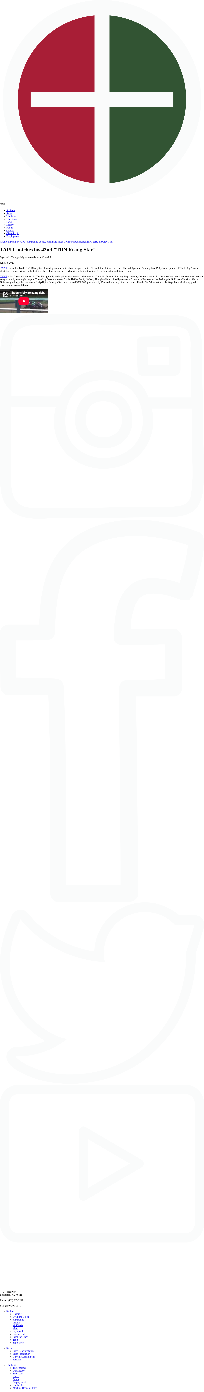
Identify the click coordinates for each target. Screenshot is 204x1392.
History (10, 224)
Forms (9, 227)
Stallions (10, 210)
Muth (60, 241)
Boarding (17, 1359)
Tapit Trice (18, 1342)
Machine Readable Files (25, 1388)
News (9, 222)
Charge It (4, 241)
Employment (12, 236)
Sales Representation (23, 1351)
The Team (11, 219)
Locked (42, 241)
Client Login (12, 233)
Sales (9, 213)
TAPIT (3, 268)
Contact (10, 230)
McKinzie (52, 241)
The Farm (11, 216)
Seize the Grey (100, 241)
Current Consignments (24, 1356)
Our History (19, 1370)
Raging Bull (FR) (83, 241)
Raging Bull (19, 1334)
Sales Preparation (21, 1353)
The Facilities (19, 1367)
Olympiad (69, 241)
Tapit (110, 241)
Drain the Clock (18, 241)
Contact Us (18, 1385)
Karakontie (32, 241)
